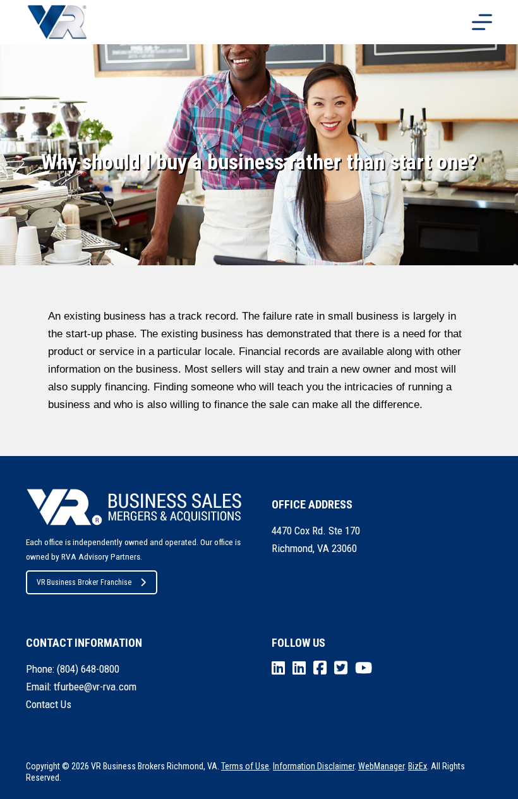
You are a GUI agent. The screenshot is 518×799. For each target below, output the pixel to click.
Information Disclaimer (313, 766)
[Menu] (482, 22)
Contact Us (48, 704)
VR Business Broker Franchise (84, 582)
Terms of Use (245, 766)
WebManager (381, 766)
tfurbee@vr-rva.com (95, 686)
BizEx (417, 766)
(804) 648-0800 (88, 669)
